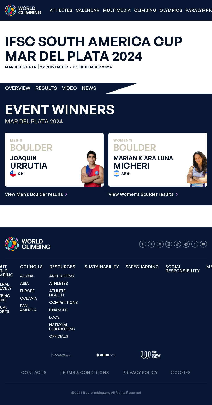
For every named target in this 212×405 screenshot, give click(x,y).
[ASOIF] (106, 355)
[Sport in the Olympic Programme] (61, 355)
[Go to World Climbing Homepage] (25, 10)
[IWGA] (150, 355)
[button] (117, 10)
